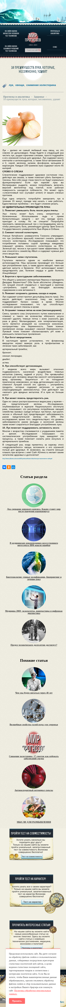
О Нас (55, 47)
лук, (11, 85)
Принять (17, 1001)
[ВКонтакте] (4, 467)
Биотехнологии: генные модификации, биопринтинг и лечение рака (34, 578)
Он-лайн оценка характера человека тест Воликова (11, 33)
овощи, (20, 85)
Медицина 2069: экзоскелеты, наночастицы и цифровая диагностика (33, 612)
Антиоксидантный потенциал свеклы (34, 790)
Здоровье (39, 97)
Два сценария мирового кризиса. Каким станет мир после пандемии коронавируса (34, 510)
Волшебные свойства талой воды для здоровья (34, 725)
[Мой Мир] (13, 467)
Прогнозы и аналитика (55, 32)
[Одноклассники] (9, 467)
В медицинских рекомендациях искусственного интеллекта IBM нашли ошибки (34, 544)
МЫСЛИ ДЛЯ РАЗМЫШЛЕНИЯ (34, 822)
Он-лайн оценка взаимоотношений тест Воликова (11, 48)
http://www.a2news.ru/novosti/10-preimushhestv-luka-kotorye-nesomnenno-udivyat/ (27, 458)
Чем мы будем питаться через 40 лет (34, 693)
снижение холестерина (41, 85)
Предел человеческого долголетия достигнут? (34, 645)
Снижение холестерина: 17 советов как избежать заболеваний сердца (34, 757)
